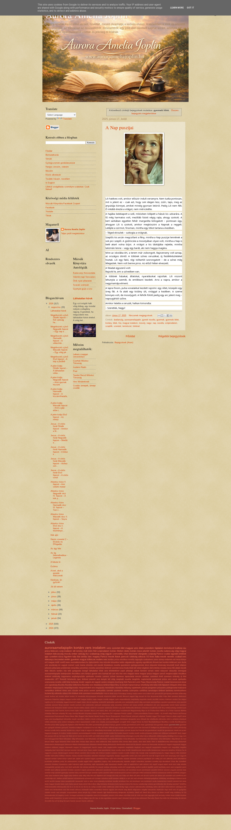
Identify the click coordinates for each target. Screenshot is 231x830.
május (54, 601)
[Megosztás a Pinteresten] (171, 315)
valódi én (93, 708)
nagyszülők (125, 756)
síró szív (157, 705)
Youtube (49, 211)
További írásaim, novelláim (58, 179)
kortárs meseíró (123, 733)
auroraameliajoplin (132, 320)
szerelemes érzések (110, 770)
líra (119, 323)
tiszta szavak (73, 784)
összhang (119, 682)
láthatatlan (93, 671)
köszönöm (108, 696)
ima (101, 662)
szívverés (88, 778)
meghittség (135, 699)
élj (128, 792)
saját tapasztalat (98, 764)
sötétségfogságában (151, 778)
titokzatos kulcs (113, 784)
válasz (65, 693)
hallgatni (79, 727)
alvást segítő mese (179, 716)
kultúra (178, 648)
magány (96, 656)
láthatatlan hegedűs (107, 739)
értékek (75, 693)
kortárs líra (113, 733)
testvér (172, 705)
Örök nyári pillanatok (82, 281)
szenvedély (118, 654)
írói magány (59, 795)
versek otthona (75, 789)
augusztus (56, 307)
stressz (85, 767)
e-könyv (99, 719)
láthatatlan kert (133, 739)
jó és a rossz (173, 727)
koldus (63, 733)
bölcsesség (58, 654)
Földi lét (106, 693)
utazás (87, 708)
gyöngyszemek (137, 665)
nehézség (59, 702)
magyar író (77, 747)
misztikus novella (127, 659)
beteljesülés (66, 674)
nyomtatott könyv (102, 758)
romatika (155, 761)
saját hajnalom (73, 764)
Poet (75, 371)
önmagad (182, 671)
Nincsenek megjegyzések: (141, 315)
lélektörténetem (83, 744)
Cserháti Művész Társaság (80, 362)
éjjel (104, 792)
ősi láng (60, 801)
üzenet (71, 665)
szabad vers (180, 656)
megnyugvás (58, 688)
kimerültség (99, 730)
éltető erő (138, 792)
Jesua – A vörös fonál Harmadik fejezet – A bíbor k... (59, 450)
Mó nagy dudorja (72, 713)
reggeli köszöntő (70, 702)
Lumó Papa (140, 682)
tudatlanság (143, 784)
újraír (120, 798)
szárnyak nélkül (137, 773)
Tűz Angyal (161, 716)
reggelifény (98, 761)
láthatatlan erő (94, 739)
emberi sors (142, 693)
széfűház (176, 773)
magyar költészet (87, 659)
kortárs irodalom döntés (100, 733)
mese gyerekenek (104, 750)
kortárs (113, 651)
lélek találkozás (101, 741)
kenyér (104, 679)
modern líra (176, 699)
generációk (159, 693)
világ (177, 651)
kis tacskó (182, 730)
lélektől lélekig (102, 744)
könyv (183, 659)
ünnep (161, 659)
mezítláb (155, 699)
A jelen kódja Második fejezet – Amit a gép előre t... (59, 406)
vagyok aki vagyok (93, 682)
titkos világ (96, 784)
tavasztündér (70, 781)
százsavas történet (151, 773)
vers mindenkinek (56, 789)
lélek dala (182, 685)
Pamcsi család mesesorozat (169, 682)
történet (136, 326)
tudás (122, 662)
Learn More (177, 7)
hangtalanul (87, 727)
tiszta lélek (128, 668)
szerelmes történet (103, 668)
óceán (66, 795)
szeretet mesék (69, 705)
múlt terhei (54, 756)
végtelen (145, 668)
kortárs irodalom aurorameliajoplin (79, 733)
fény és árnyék (121, 685)
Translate (67, 119)
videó (157, 671)
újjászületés (94, 662)
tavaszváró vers (81, 781)
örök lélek (127, 795)
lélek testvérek (113, 741)
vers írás (66, 789)
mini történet (100, 753)
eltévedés (162, 719)
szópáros (104, 778)
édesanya (49, 659)
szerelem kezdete (67, 770)
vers (109, 648)
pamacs (140, 758)
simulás (183, 764)
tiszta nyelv (65, 784)
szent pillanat (55, 770)
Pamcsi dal (177, 713)
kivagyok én (56, 733)
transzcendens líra (126, 784)
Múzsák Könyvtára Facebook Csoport (63, 203)
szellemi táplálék (147, 767)
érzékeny (177, 792)
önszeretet (59, 659)
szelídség (162, 767)
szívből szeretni (68, 778)
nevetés (170, 656)
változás (142, 656)
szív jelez (137, 775)
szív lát (143, 775)
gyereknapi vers (151, 725)
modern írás (134, 753)
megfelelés (130, 747)
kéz (117, 674)
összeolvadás (50, 710)
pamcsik (125, 656)
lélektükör (93, 744)
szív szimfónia (178, 775)
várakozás (108, 708)
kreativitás (81, 696)
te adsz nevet (93, 781)
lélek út (154, 741)
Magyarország (136, 710)
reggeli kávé (88, 761)
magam (169, 744)
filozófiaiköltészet (155, 722)
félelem (120, 651)
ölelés (126, 651)
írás (184, 648)
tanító (47, 781)
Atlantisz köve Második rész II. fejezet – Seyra (59, 516)
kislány (108, 323)
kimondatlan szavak (123, 730)
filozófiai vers (87, 685)
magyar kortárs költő (73, 699)
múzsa (74, 756)
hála (74, 656)
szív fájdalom (98, 775)
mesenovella (146, 750)
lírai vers (123, 674)
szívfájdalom (148, 705)
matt (104, 747)
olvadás (120, 758)
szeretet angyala (170, 770)
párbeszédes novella (75, 761)
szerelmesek (146, 770)
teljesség (101, 781)
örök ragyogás (149, 795)
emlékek (182, 654)
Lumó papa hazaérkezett (121, 710)
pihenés (48, 668)
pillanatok (56, 668)
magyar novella (102, 699)
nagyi (149, 323)
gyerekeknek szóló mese (136, 725)
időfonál (111, 727)
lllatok (61, 739)
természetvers (180, 691)
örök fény (161, 708)
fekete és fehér (142, 722)
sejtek (166, 764)
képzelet (153, 665)
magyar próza (146, 674)
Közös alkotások (53, 175)
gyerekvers (125, 665)
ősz (87, 654)
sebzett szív (147, 764)
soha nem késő (66, 767)
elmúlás (89, 665)
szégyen (183, 773)
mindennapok (63, 753)
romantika (75, 668)
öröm (90, 651)
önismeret (133, 654)
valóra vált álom (159, 787)
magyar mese (133, 674)
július (54, 592)
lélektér (75, 744)
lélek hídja (163, 696)
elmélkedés (154, 719)
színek (113, 676)
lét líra (133, 744)
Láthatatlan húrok (58, 311)
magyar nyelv (114, 699)
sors (179, 662)
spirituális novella (93, 676)
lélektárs (48, 688)
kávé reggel (182, 733)
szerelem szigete (80, 770)
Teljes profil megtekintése (72, 233)
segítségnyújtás (78, 676)
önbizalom (145, 708)
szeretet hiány (74, 773)
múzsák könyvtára (111, 662)
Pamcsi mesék (107, 656)
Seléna (102, 716)
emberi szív (150, 693)
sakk (141, 764)
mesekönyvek (136, 750)
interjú (47, 696)
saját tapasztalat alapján (114, 764)
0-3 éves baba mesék (156, 656)
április (54, 605)
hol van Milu (96, 727)
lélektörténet (114, 671)
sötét (64, 682)
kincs (147, 665)
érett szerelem (165, 676)
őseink (157, 798)
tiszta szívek (83, 784)
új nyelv (65, 798)
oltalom (183, 665)
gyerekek (75, 659)
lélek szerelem (173, 696)
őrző (56, 710)
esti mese (177, 659)
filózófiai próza (50, 725)
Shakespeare (115, 716)
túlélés (82, 708)
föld (94, 651)
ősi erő (54, 801)
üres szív (132, 798)
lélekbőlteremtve (164, 741)
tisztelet (48, 693)
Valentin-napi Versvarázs (84, 277)
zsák (123, 708)
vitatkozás (160, 789)
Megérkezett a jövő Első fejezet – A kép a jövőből (59, 359)
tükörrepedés (61, 787)
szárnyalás (134, 691)
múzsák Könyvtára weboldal (87, 756)
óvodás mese (166, 668)
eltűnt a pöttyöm (173, 719)
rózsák (75, 691)
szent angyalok (176, 767)
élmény (131, 792)
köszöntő (170, 665)
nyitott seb (71, 758)
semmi (92, 691)
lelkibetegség (162, 736)
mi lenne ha (180, 750)
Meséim (49, 171)
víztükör (47, 792)
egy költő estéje (108, 719)
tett (180, 781)
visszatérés (152, 789)
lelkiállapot (171, 736)
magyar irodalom (130, 323)
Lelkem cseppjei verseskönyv (80, 355)
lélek (115, 323)
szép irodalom (65, 651)
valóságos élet (181, 787)
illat (78, 656)
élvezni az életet (157, 792)
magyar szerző (158, 674)
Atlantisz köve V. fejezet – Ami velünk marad (58, 484)
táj (53, 693)
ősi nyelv (66, 801)
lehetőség (145, 685)
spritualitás (111, 702)
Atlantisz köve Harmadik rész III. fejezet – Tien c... (58, 506)
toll (135, 668)
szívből (140, 705)
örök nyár (140, 795)
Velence (169, 716)
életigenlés (122, 792)
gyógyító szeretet (54, 727)
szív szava (133, 705)
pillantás (170, 758)
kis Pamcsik (140, 730)
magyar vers (131, 648)
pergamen (152, 688)
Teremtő (63, 679)
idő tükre (105, 727)
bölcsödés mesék (70, 719)
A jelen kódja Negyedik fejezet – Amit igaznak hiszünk (59, 381)
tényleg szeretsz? (173, 784)
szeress (105, 676)
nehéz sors (133, 756)
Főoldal (130, 336)
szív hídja (122, 775)
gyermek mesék (162, 725)
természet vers (138, 781)
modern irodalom (111, 753)
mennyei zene (82, 750)
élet (122, 648)
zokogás (63, 792)
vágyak (108, 654)
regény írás (106, 761)
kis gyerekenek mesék (170, 730)
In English (50, 183)
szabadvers (148, 659)
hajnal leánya (134, 685)
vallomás (58, 693)
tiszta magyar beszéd (52, 784)
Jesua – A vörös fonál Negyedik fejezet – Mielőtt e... (59, 439)
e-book (93, 719)
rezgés (133, 761)
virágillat (144, 789)
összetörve (58, 798)
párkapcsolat (171, 688)
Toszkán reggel (151, 716)
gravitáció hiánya (109, 725)
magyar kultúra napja (89, 699)
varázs (104, 682)
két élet (85, 736)
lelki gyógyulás (74, 671)
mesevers (164, 750)
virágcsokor (137, 789)
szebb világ (138, 702)
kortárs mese (136, 651)
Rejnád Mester (93, 716)
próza (47, 651)
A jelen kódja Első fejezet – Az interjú (59, 417)
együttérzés (147, 662)
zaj (120, 708)
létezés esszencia (142, 744)
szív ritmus (158, 775)
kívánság (162, 665)
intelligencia (155, 727)
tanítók (52, 781)
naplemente (146, 679)
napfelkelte (136, 688)
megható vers (139, 747)
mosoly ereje (143, 753)
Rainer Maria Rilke (71, 716)
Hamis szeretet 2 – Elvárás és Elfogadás (59, 541)
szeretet (117, 326)
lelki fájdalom (164, 685)
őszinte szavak (75, 801)
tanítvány (169, 691)
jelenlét (146, 651)
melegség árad (50, 750)
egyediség (53, 685)
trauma (135, 784)
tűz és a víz (71, 787)
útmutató (125, 798)
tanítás (84, 656)
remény (79, 651)
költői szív (92, 736)
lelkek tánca (144, 736)
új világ (78, 798)
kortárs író (73, 696)
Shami (123, 716)
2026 (51, 303)
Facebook (50, 207)
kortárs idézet (64, 696)
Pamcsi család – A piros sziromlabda (134, 713)
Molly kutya (114, 693)
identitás (175, 693)
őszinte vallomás (87, 801)
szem (168, 767)
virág (102, 654)
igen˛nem (134, 727)
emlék (67, 659)
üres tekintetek (141, 798)
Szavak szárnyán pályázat (135, 716)
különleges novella (132, 736)
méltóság (56, 676)
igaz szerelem (51, 656)
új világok (85, 798)
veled (139, 668)
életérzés (137, 708)
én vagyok (62, 665)
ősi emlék (163, 798)
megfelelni (121, 747)
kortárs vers (83, 647)
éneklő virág (169, 792)
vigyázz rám (113, 789)
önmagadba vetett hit (92, 795)
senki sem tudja (174, 764)
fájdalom (159, 648)
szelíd (156, 767)
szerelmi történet (157, 770)
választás (173, 671)
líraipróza (55, 699)
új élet (183, 676)
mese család (92, 750)
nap (154, 323)
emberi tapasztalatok (82, 722)
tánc (90, 656)
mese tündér (126, 750)
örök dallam (119, 795)
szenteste (146, 702)
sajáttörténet (134, 764)
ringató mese (81, 702)
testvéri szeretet (173, 781)
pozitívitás (48, 761)
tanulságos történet (156, 691)
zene (156, 659)
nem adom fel (143, 756)
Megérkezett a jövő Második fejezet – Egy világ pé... (59, 350)
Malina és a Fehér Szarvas (170, 710)
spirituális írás (77, 767)
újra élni (92, 798)
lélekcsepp (174, 741)
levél (177, 665)
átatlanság (118, 320)
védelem (116, 708)
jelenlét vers (94, 679)
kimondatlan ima (109, 730)
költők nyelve (109, 736)
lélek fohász (80, 741)
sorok (174, 679)
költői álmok (100, 736)
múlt (85, 651)
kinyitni (133, 730)
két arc (56, 736)
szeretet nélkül (108, 773)
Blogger (136, 808)
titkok (90, 784)
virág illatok (128, 789)
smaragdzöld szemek (52, 767)
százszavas (106, 705)
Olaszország (151, 682)
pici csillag (156, 758)
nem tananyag (170, 756)
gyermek (160, 320)
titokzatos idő (49, 708)
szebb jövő (122, 767)
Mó (173, 668)
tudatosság (169, 651)
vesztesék (85, 789)
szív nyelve (150, 775)
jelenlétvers (164, 727)
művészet (102, 756)
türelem (143, 671)
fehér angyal (131, 722)
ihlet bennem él (144, 727)
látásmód (63, 741)
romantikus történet (53, 691)
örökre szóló (49, 798)
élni (70, 693)
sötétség (133, 656)
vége (166, 789)
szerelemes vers (174, 702)
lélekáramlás (121, 744)
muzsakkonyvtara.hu (156, 753)
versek (151, 671)
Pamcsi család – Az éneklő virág (160, 713)
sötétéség (162, 778)
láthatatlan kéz (144, 739)
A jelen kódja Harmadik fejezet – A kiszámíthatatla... (59, 394)
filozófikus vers (78, 674)
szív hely (115, 775)
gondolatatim (97, 725)
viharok (120, 789)
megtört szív (166, 747)
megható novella (123, 679)
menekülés (110, 688)
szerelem (149, 648)
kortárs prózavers (146, 733)
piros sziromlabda (179, 758)
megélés (183, 747)
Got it (190, 7)
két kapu (62, 736)
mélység (127, 688)
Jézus (93, 710)
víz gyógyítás (181, 789)
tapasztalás (165, 705)
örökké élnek (170, 795)
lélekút (128, 744)
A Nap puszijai (119, 127)
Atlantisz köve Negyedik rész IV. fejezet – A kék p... (58, 494)
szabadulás (130, 702)
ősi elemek (182, 798)
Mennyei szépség (58, 713)
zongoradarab (72, 792)
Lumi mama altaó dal (103, 710)
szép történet (73, 775)
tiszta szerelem (180, 705)
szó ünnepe (96, 778)
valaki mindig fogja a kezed (125, 787)
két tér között (77, 736)
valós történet (170, 787)
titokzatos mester (61, 708)
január (54, 618)
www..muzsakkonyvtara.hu (77, 662)
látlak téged (54, 741)
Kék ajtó (54, 535)
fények (156, 662)
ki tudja (81, 730)
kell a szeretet (61, 730)
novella (160, 323)
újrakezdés (49, 679)
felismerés (71, 679)
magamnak (176, 744)
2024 (51, 628)
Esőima (54, 566)
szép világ (82, 775)
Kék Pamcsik (129, 682)
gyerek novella (148, 320)
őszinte (61, 710)
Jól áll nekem (57, 586)
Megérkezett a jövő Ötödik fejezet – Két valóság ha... (59, 319)
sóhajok (140, 778)
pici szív (163, 758)
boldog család (132, 693)
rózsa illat (174, 761)
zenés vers (55, 792)
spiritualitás (101, 691)
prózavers (161, 688)
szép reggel (64, 775)
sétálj (121, 778)
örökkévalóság (170, 708)
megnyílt (148, 747)
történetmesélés (50, 787)
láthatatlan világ (169, 739)
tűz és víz (79, 787)
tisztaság (74, 682)
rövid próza (84, 691)
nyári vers (112, 758)
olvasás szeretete (130, 758)
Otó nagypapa (115, 713)
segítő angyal (158, 764)
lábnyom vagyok (129, 696)
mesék (149, 699)
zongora (110, 682)
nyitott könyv (62, 758)
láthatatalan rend (82, 739)
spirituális (182, 679)
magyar (62, 699)
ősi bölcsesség (172, 798)
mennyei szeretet (70, 750)
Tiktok (48, 215)
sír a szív (127, 778)
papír (123, 671)
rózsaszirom (63, 764)
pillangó (129, 671)
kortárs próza (113, 659)
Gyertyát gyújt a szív (82, 289)
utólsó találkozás (108, 787)
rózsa (60, 656)
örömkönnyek (181, 708)
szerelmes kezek (135, 770)
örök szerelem (85, 693)
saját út (126, 764)
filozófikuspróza (180, 722)
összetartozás (97, 693)
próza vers (166, 679)
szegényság (130, 767)
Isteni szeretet (85, 710)
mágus (183, 699)
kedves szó (54, 696)
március (55, 609)
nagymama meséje (113, 756)
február (54, 614)
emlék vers (95, 722)
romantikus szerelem (143, 761)
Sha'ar (107, 716)
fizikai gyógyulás (61, 725)
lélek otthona (90, 741)
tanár (184, 778)
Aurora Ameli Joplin (72, 710)
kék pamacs (49, 736)
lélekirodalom (49, 744)
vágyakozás (130, 662)
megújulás (100, 688)
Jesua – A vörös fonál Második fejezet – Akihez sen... (59, 462)
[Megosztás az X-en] (165, 315)
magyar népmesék (66, 747)
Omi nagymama (104, 713)
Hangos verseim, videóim (57, 167)
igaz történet (82, 679)
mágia (167, 753)
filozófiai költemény (73, 685)
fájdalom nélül (73, 725)
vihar (126, 654)
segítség (95, 702)
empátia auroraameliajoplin (109, 722)
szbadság (113, 767)
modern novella (123, 753)
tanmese (120, 676)
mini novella (91, 753)
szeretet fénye (57, 705)
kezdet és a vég (73, 730)
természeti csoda (150, 781)
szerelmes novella (87, 668)
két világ (111, 679)
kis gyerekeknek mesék (153, 730)
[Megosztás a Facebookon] (168, 315)
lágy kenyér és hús (142, 696)
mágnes (172, 753)
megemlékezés (124, 699)
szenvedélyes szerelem (159, 702)
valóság (81, 654)
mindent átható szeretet (77, 753)
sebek (136, 671)
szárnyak (98, 705)
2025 (51, 624)
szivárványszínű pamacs (123, 773)
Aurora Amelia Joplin (74, 229)
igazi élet (127, 727)
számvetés (90, 705)
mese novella (116, 750)
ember (74, 654)
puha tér (63, 761)
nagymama (66, 676)
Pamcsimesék (59, 716)
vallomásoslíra (140, 787)
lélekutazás (112, 744)
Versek (49, 159)
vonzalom (100, 708)
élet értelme (155, 668)
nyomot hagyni (90, 758)
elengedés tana (134, 719)
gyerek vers (97, 674)
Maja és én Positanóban (150, 710)
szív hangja (107, 775)
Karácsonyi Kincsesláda (84, 273)
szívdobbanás (79, 778)
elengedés (143, 654)
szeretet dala (181, 770)
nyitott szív (80, 758)
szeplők (109, 326)
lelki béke (154, 685)
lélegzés (173, 685)
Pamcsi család (163, 654)
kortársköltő (173, 733)
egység (139, 662)
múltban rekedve (65, 756)
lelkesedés (153, 736)
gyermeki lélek (172, 320)
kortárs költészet (170, 662)
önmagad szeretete (77, 795)
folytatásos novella (112, 665)
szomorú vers (80, 705)
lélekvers (54, 651)
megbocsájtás (172, 674)
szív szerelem (167, 775)
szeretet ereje (50, 773)
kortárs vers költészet (160, 733)
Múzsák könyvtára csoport (87, 713)
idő (74, 651)
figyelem (68, 656)
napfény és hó (50, 702)
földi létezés (50, 671)
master (100, 747)
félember (82, 725)
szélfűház (143, 691)
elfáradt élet (145, 719)
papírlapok (147, 758)
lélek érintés (123, 741)
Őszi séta (151, 798)
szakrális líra (93, 767)
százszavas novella (53, 682)
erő (46, 662)
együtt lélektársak (121, 719)
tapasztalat (129, 676)
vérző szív (172, 789)
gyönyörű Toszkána (68, 727)
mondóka (119, 688)
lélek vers (103, 671)
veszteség (53, 665)
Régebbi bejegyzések (171, 336)
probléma (56, 761)
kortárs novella (156, 651)
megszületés (156, 747)
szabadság (94, 654)
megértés (136, 679)
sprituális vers (120, 702)
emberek (168, 659)
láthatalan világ (69, 739)
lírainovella (153, 744)
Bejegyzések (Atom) (124, 342)
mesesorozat (155, 750)
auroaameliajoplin (52, 674)
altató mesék (180, 668)
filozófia (61, 685)
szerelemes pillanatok (95, 770)
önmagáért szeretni (107, 795)
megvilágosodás (71, 688)
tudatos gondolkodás (155, 784)
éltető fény (147, 792)
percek (144, 688)
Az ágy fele (56, 548)
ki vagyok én (89, 730)
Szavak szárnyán (81, 285)
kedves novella (50, 730)
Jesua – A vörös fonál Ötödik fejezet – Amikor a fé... (59, 427)
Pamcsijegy (122, 693)
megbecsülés (112, 747)
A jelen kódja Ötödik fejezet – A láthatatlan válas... (59, 369)
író (182, 792)
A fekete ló (55, 562)
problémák (65, 668)
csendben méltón (83, 719)
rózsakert (55, 764)
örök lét (133, 795)
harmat (105, 674)
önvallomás (153, 708)
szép (46, 775)
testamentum (162, 781)
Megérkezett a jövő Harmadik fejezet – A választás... (59, 339)
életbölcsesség (112, 792)
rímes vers (66, 691)
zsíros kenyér (82, 792)
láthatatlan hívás (121, 739)
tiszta (184, 781)
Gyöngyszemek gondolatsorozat (60, 163)
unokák (99, 787)
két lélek (69, 736)
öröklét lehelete (180, 795)
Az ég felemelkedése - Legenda (59, 555)
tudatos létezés (73, 708)
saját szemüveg (85, 764)
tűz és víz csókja (90, 787)
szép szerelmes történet (120, 705)
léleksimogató (60, 744)
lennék (119, 696)
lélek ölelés (147, 741)
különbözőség (120, 736)
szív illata (129, 775)
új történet (72, 798)
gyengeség (167, 693)
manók (94, 747)
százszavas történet (165, 773)
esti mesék (98, 665)
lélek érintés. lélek (135, 741)
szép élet (89, 775)
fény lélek (88, 725)
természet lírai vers (125, 781)
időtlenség (182, 693)
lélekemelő (182, 741)
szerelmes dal (123, 770)
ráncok (88, 702)
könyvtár (100, 696)
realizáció (182, 688)
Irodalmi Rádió (79, 367)
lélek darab (71, 741)
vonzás (138, 676)
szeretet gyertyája (61, 773)
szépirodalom (171, 323)
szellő (62, 662)
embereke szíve (55, 722)
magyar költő (53, 662)
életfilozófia (130, 708)
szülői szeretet (113, 778)
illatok (117, 656)
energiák (123, 722)
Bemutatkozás (52, 155)
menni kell (59, 750)
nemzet (54, 758)
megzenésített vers (87, 688)
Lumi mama (80, 665)
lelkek (114, 696)
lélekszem (68, 744)
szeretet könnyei (85, 773)
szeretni (109, 691)
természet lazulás (111, 781)
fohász (88, 674)
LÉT (57, 679)
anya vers (48, 719)
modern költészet (165, 699)
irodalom (99, 647)
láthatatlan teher (156, 739)
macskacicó (162, 744)
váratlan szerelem (150, 676)
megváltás (175, 747)
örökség (176, 676)
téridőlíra (183, 784)
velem (47, 789)
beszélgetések (58, 719)
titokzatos (103, 784)
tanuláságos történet (174, 778)
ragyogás (139, 659)
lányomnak (155, 696)
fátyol (112, 685)
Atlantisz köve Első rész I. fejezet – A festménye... (57, 527)
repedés (127, 761)
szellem (138, 767)
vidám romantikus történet (98, 789)
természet (127, 326)
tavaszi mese (60, 781)
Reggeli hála (83, 716)
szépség (152, 654)
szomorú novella (121, 691)
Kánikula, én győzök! (56, 581)
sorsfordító (102, 702)
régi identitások (164, 761)
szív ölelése (57, 778)
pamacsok (156, 679)
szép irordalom (54, 775)
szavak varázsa (104, 767)
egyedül (174, 654)
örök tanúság (160, 795)
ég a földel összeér (95, 792)
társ (165, 784)
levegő (85, 671)
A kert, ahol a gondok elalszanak (57, 573)
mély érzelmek (181, 753)
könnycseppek (91, 696)
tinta (68, 682)
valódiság (149, 787)
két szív (112, 674)
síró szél (134, 778)
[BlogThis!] (162, 315)
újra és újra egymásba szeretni (106, 798)
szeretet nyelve (97, 773)
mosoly (142, 323)
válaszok (164, 671)
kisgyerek (48, 733)
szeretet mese (118, 668)
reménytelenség (117, 761)
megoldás (143, 699)
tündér (81, 682)
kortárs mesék (134, 733)
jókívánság (182, 727)
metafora (171, 750)
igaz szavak (119, 727)
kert (160, 662)
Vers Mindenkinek (81, 381)
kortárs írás (62, 671)
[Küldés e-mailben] (159, 315)
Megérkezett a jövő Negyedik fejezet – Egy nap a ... (59, 329)
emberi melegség (68, 722)
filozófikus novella (168, 722)
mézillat (47, 756)
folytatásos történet (102, 685)
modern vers (101, 659)
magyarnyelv (86, 747)
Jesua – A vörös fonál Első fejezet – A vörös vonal (59, 474)
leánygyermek (54, 739)
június (54, 596)
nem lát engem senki (156, 756)
